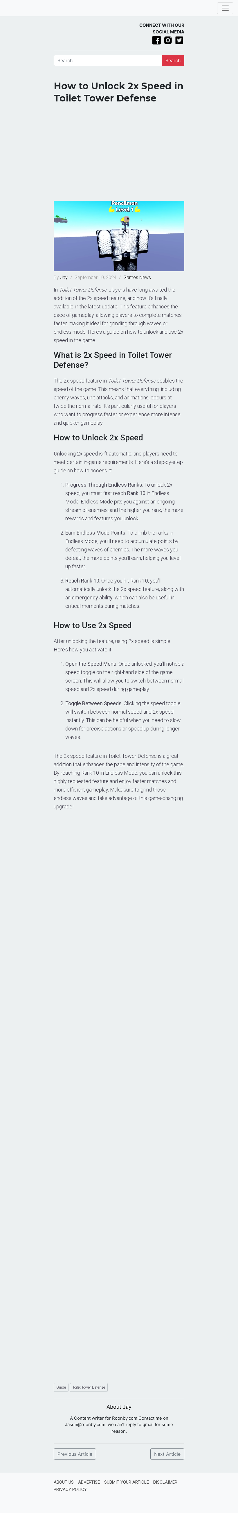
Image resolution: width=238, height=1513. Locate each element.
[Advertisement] (119, 154)
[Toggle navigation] (225, 8)
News (145, 277)
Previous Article (74, 1454)
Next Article (167, 1454)
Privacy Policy (70, 1489)
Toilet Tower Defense (89, 1387)
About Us (64, 1482)
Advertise (89, 1482)
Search (173, 60)
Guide (61, 1387)
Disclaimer (165, 1482)
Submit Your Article (126, 1482)
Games (130, 277)
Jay (64, 277)
